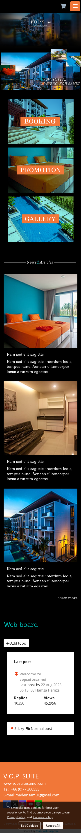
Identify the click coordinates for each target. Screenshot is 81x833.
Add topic (18, 643)
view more (68, 598)
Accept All (53, 825)
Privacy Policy (16, 817)
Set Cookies (29, 825)
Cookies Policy (43, 817)
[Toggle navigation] (75, 6)
